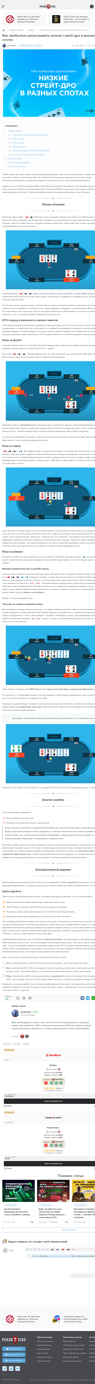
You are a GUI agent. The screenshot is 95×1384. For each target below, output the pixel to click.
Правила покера (43, 1349)
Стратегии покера (16, 30)
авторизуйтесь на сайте (59, 1256)
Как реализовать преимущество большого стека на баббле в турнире (17, 1212)
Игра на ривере (19, 147)
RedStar (53, 1065)
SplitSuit (31, 30)
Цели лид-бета (18, 166)
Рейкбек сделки (69, 1341)
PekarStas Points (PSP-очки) (73, 1349)
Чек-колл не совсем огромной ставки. (28, 154)
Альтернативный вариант (19, 162)
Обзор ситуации (15, 131)
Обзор (9, 1106)
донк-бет (26, 1044)
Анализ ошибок (15, 158)
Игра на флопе (18, 139)
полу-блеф (7, 1044)
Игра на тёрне (18, 143)
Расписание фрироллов (72, 1361)
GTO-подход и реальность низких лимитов (30, 135)
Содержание (11, 126)
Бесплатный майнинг (71, 1357)
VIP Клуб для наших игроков (74, 1345)
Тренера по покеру (44, 1357)
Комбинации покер (44, 1345)
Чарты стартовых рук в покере (74, 1353)
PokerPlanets (53, 1128)
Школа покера (42, 1353)
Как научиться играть (45, 1341)
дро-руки (17, 1044)
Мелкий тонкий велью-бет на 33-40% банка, (30, 151)
